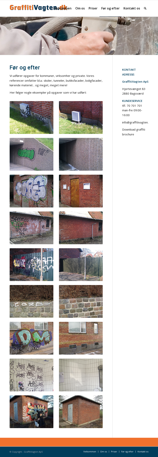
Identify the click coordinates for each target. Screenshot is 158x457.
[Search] (145, 8)
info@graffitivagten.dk (136, 122)
